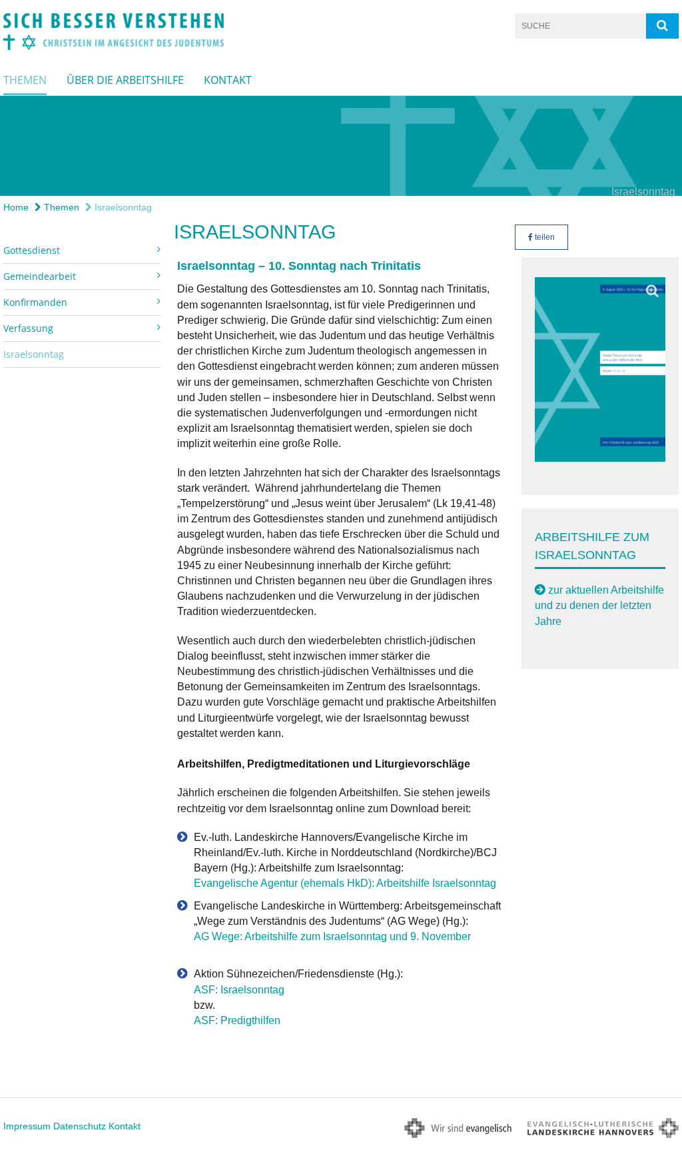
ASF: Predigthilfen (237, 1020)
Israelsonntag (122, 207)
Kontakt (228, 80)
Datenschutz (79, 1126)
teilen (544, 237)
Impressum (27, 1126)
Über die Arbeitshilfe (125, 80)
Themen (25, 80)
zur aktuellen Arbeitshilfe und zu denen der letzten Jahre (599, 605)
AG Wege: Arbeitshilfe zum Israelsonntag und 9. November (332, 936)
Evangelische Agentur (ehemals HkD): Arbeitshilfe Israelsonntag (345, 883)
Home (16, 207)
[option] (341, 145)
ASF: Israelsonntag (239, 989)
